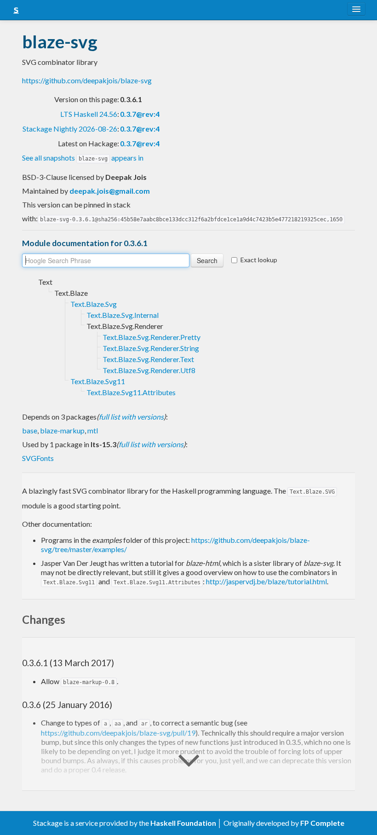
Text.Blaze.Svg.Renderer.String (151, 348)
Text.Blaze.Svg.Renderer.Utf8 (149, 370)
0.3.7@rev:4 (140, 113)
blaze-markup (62, 430)
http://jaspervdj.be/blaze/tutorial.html (266, 581)
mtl (92, 430)
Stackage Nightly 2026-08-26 (70, 128)
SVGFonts (38, 458)
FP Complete (322, 822)
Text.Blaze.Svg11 (97, 381)
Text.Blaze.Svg (93, 303)
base (29, 430)
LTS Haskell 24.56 (88, 113)
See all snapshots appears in (82, 157)
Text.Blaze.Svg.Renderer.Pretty (151, 337)
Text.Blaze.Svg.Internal (122, 315)
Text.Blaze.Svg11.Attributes (131, 392)
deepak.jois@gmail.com (109, 190)
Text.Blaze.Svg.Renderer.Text (148, 359)
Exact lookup (258, 260)
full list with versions (131, 416)
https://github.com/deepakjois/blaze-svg (87, 80)
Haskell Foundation (183, 822)
